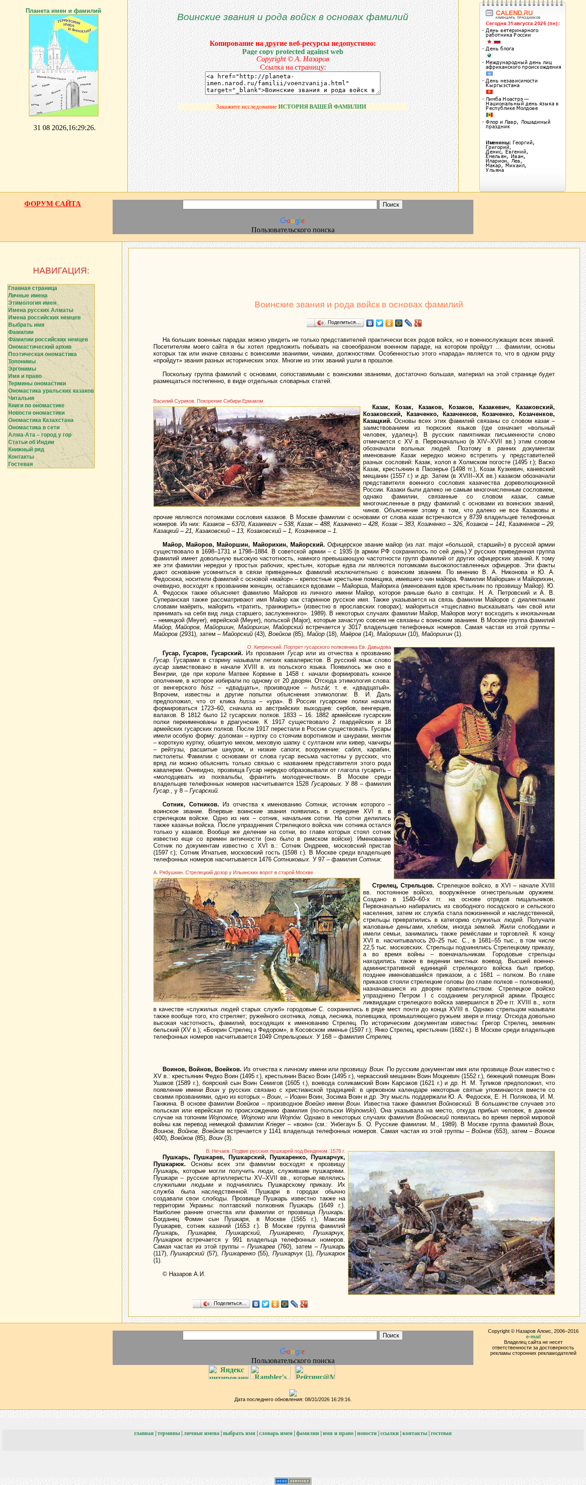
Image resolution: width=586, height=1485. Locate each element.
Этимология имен (32, 303)
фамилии (307, 1433)
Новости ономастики (36, 413)
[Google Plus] (418, 323)
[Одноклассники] (389, 323)
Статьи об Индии (31, 442)
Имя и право (25, 376)
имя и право (338, 1433)
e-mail (533, 1336)
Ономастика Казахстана (41, 420)
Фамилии (20, 332)
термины (168, 1433)
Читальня (21, 398)
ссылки (389, 1433)
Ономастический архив (39, 347)
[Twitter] (380, 323)
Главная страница (32, 288)
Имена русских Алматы (40, 310)
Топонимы (22, 361)
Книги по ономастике (36, 405)
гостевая (441, 1433)
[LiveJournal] (408, 323)
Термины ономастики (37, 383)
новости (367, 1433)
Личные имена (28, 295)
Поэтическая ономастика (42, 354)
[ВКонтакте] (370, 323)
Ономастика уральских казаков (51, 391)
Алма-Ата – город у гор (39, 435)
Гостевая (20, 464)
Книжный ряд (26, 449)
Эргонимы (22, 369)
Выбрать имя (26, 325)
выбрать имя (239, 1433)
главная (144, 1433)
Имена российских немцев (44, 317)
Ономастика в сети (34, 427)
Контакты (21, 457)
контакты (414, 1433)
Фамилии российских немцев (48, 339)
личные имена (201, 1433)
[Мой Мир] (399, 323)
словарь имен (276, 1433)
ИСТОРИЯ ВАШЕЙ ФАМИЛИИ (304, 106)
